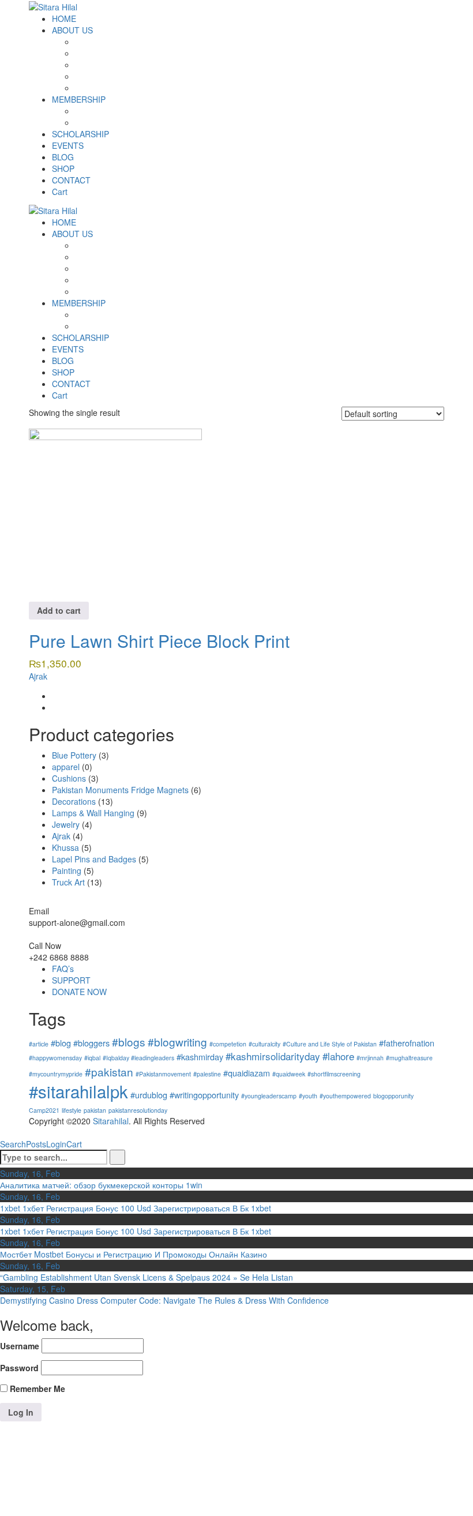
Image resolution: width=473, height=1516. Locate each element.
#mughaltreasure (409, 1057)
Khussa (65, 847)
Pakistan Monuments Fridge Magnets (120, 789)
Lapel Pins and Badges (94, 859)
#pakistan (109, 1071)
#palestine (207, 1074)
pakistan (95, 1110)
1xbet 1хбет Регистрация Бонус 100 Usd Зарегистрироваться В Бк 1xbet (135, 1208)
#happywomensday (55, 1057)
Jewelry (66, 824)
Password (19, 1368)
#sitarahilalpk (78, 1091)
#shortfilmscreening (334, 1074)
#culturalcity (264, 1044)
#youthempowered (345, 1095)
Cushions (69, 778)
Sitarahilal (111, 1121)
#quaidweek (288, 1074)
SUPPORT (71, 980)
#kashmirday (200, 1056)
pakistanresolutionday (137, 1110)
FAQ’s (63, 968)
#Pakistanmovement (163, 1074)
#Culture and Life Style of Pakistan (330, 1044)
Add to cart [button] (59, 610)
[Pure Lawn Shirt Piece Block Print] (115, 513)
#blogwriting (177, 1041)
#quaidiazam (246, 1073)
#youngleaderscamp (268, 1095)
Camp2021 (44, 1110)
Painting (66, 870)
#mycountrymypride (55, 1074)
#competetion (227, 1044)
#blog (61, 1043)
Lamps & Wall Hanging (93, 813)
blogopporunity (393, 1095)
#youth (308, 1095)
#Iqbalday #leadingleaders (138, 1057)
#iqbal (92, 1057)
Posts (36, 1144)
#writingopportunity (204, 1095)
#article (38, 1044)
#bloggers (91, 1043)
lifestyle (71, 1110)
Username (19, 1346)
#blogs (128, 1041)
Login (56, 1144)
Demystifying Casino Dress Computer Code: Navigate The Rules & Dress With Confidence (164, 1300)
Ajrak (38, 676)
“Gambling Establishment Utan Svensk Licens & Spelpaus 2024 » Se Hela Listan (146, 1277)
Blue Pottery (74, 755)
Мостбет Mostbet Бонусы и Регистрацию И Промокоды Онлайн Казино (133, 1254)
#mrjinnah (370, 1057)
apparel (66, 766)
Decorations (74, 801)
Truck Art (68, 882)
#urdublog (148, 1095)
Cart (74, 1144)
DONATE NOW (79, 991)
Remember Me (36, 1388)
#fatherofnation (406, 1043)
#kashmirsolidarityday (273, 1056)
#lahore (338, 1056)
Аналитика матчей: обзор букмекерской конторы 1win (101, 1185)
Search (13, 1144)
